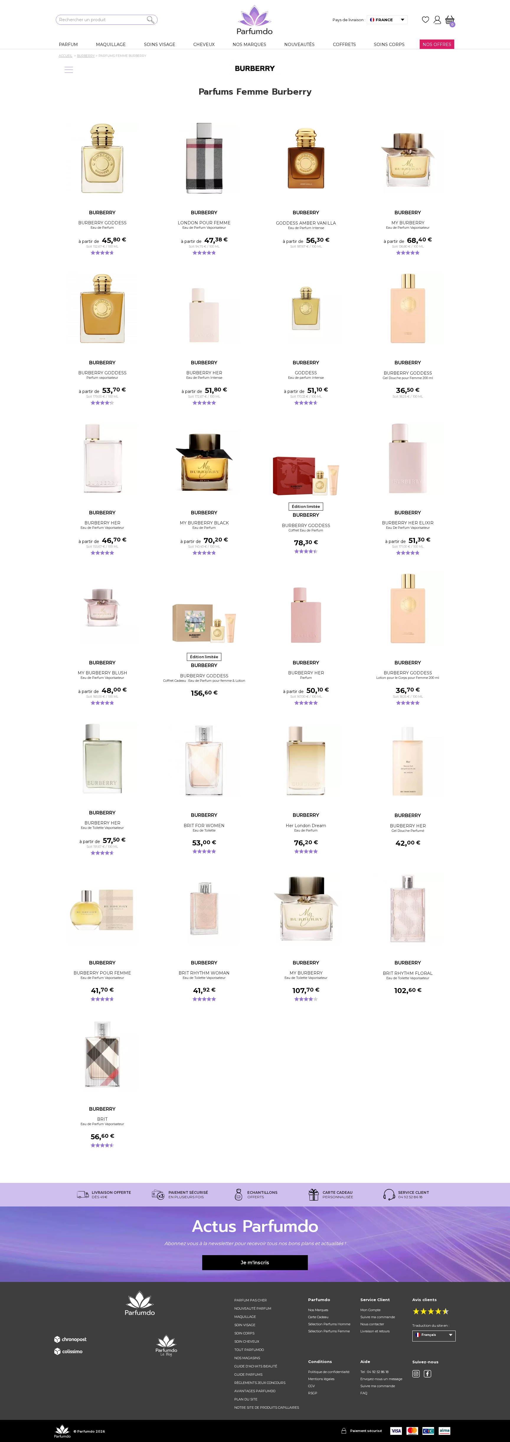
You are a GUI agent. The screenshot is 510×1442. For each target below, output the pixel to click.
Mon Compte (370, 1310)
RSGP (312, 1393)
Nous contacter (372, 1324)
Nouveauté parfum (252, 1308)
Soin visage (244, 1325)
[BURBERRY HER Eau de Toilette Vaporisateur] (102, 758)
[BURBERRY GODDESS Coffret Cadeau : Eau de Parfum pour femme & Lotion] (204, 611)
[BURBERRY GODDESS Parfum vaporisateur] (102, 308)
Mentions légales (321, 1379)
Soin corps (244, 1333)
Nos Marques (318, 1310)
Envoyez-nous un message (381, 1379)
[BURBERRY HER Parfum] (306, 608)
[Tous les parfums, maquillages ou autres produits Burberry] (255, 68)
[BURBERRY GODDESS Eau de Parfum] (102, 158)
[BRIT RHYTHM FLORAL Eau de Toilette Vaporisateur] (408, 908)
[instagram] (416, 1373)
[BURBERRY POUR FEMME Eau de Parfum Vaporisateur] (102, 908)
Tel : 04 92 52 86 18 (374, 1372)
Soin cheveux (246, 1341)
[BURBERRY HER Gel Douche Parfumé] (408, 761)
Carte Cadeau (318, 1317)
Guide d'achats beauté (255, 1366)
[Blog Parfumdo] (166, 1345)
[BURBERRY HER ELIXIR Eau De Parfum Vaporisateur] (408, 458)
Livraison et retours (375, 1331)
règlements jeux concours (259, 1383)
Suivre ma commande (377, 1317)
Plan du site (245, 1399)
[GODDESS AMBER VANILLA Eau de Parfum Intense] (306, 158)
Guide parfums (248, 1374)
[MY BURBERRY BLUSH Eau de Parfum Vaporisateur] (102, 608)
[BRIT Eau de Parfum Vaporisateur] (102, 1054)
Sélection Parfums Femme (329, 1331)
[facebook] (427, 1373)
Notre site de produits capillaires (266, 1407)
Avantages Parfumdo (254, 1391)
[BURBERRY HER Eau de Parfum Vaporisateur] (102, 458)
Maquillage (245, 1317)
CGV (311, 1386)
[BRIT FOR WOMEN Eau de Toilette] (204, 760)
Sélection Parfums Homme (329, 1324)
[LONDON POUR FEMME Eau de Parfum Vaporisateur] (204, 158)
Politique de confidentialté (328, 1372)
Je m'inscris (255, 1262)
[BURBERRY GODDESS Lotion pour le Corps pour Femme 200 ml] (408, 608)
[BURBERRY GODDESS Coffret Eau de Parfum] (306, 460)
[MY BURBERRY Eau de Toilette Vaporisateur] (306, 908)
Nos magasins (247, 1358)
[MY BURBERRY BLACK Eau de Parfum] (204, 458)
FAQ (363, 1393)
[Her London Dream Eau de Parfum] (306, 760)
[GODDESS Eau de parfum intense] (306, 308)
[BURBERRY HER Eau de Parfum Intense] (204, 308)
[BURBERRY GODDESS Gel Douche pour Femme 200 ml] (408, 308)
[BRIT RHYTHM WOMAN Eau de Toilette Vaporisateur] (204, 908)
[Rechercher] (150, 20)
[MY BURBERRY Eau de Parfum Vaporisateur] (408, 158)
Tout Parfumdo (249, 1350)
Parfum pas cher (250, 1300)
